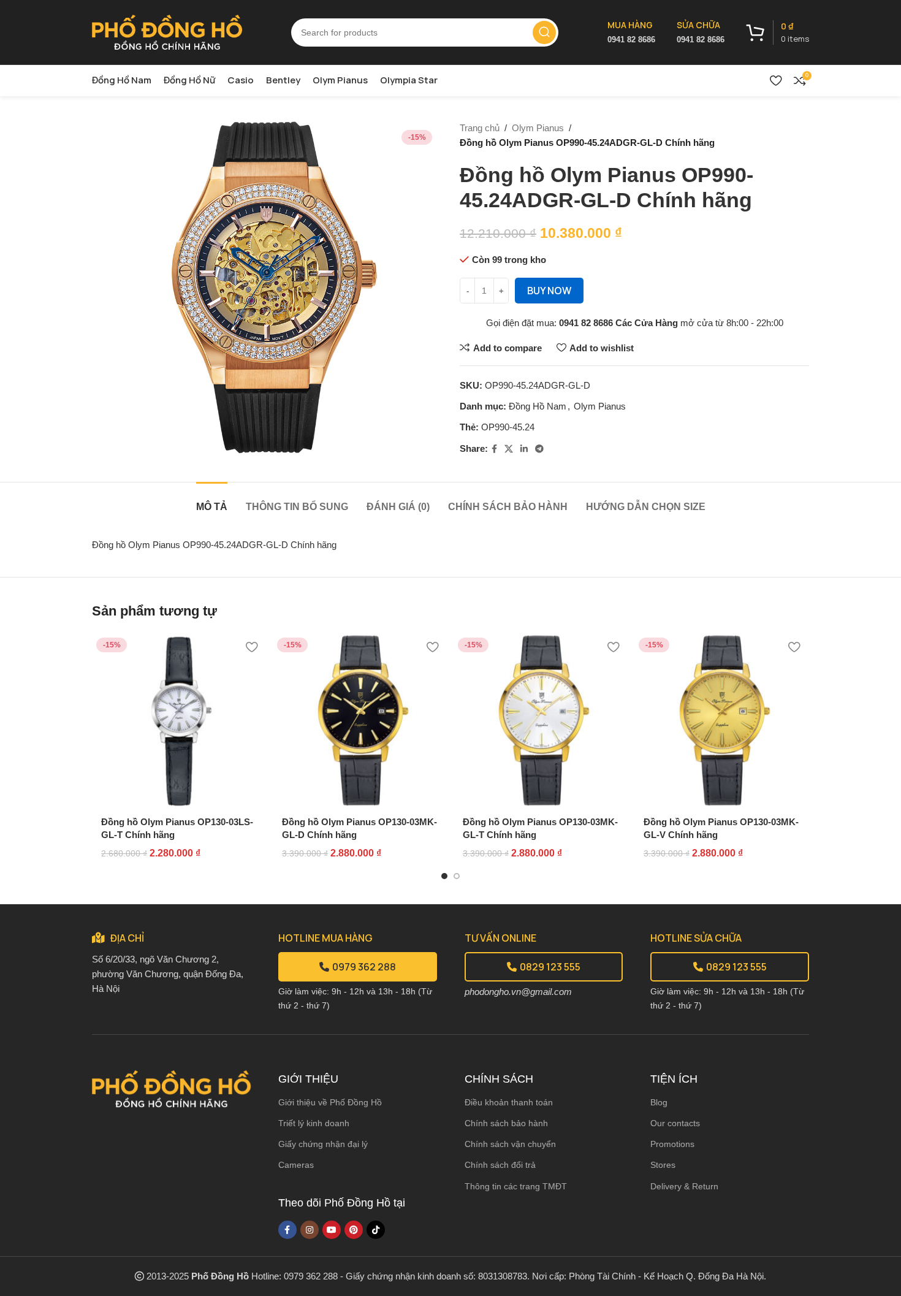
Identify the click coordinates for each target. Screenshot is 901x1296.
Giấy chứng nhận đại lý (323, 1144)
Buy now (549, 290)
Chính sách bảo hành (506, 1123)
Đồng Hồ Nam (537, 406)
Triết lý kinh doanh (313, 1123)
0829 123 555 (550, 967)
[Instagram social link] (309, 1230)
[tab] (211, 500)
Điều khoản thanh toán (509, 1102)
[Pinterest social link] (353, 1230)
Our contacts (675, 1123)
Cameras (296, 1165)
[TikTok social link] (376, 1230)
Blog (658, 1102)
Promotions (672, 1144)
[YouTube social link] (331, 1230)
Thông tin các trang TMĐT (516, 1186)
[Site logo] (167, 31)
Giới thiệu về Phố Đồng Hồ (330, 1102)
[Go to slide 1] (444, 876)
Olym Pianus (538, 128)
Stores (662, 1165)
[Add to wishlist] (251, 647)
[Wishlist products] (776, 80)
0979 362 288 (364, 967)
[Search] (544, 32)
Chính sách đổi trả (500, 1165)
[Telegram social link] (539, 449)
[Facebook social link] (494, 449)
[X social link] (509, 449)
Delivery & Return (684, 1186)
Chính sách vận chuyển (510, 1144)
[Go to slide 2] (457, 876)
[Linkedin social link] (524, 449)
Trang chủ (480, 128)
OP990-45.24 (507, 427)
